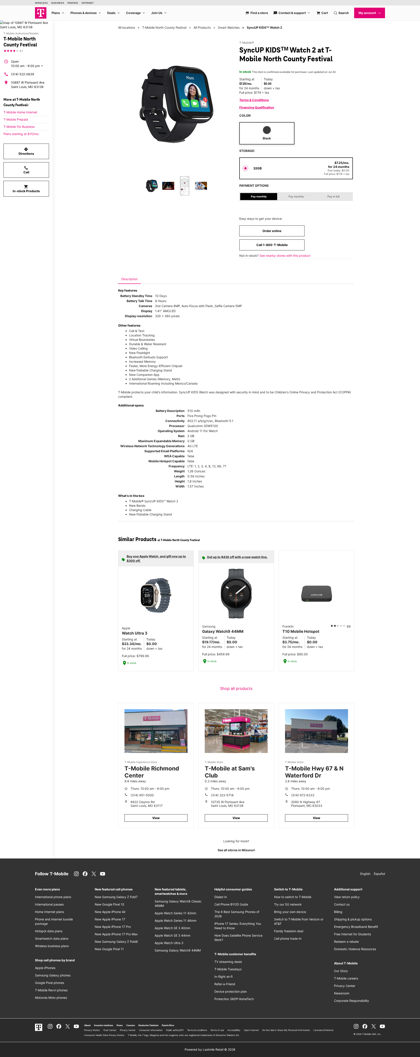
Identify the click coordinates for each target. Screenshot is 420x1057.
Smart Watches (229, 27)
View (156, 818)
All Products (202, 27)
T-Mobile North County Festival (164, 27)
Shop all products (236, 688)
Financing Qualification (256, 107)
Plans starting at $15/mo (21, 134)
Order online (271, 231)
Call (26, 170)
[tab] (129, 279)
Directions (26, 151)
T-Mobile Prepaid (16, 119)
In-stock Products (26, 189)
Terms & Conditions (254, 100)
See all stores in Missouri (236, 850)
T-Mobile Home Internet (20, 112)
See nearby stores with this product (284, 255)
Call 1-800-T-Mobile (272, 245)
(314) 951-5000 (142, 795)
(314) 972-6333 (302, 795)
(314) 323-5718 (222, 795)
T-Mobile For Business (19, 126)
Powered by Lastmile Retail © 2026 (210, 1049)
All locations (126, 27)
